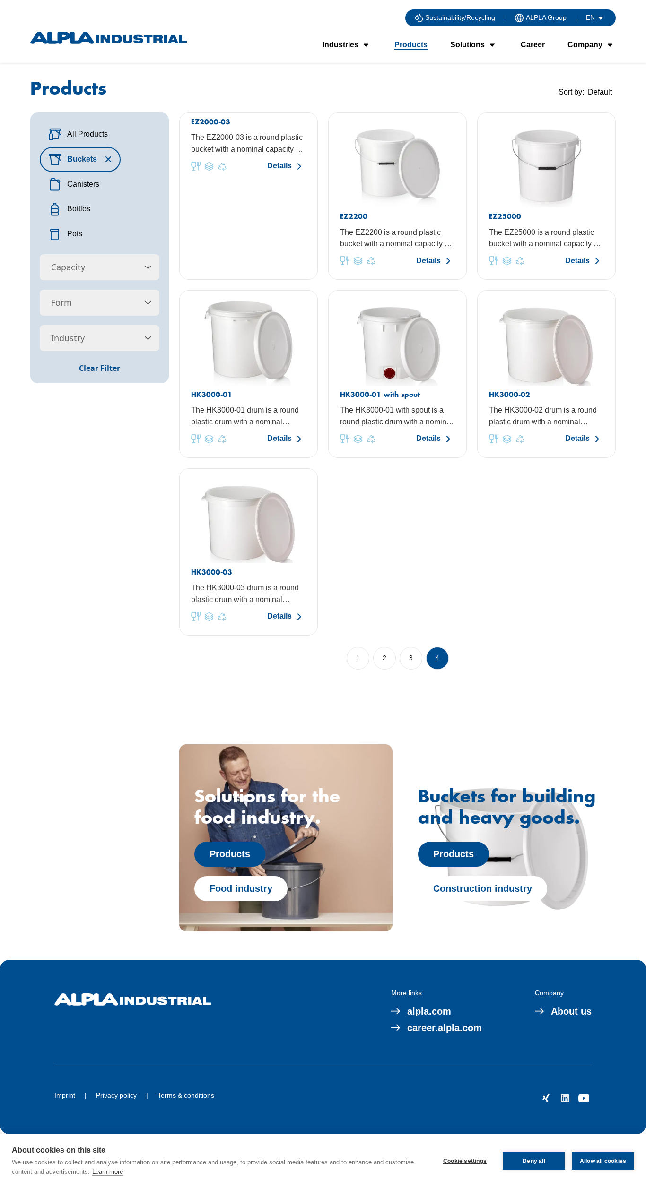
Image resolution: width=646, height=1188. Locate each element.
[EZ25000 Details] (546, 196)
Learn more (107, 1171)
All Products (87, 134)
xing (546, 1098)
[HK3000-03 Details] (248, 552)
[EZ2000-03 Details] (248, 196)
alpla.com (429, 1011)
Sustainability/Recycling (460, 17)
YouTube (584, 1098)
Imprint (64, 1095)
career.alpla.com (444, 1028)
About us (571, 1011)
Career (533, 45)
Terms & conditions (185, 1095)
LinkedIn (565, 1098)
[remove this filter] (108, 159)
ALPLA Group (546, 17)
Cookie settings (465, 1161)
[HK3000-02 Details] (546, 374)
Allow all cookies (603, 1161)
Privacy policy (116, 1095)
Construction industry (482, 888)
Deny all (534, 1161)
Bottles (78, 209)
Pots (74, 234)
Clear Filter (99, 368)
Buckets (82, 159)
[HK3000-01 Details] (248, 374)
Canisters (83, 184)
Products (411, 45)
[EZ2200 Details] (397, 196)
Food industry (241, 888)
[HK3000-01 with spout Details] (397, 374)
